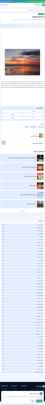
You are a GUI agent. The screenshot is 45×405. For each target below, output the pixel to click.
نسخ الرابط (26, 25)
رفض (32, 401)
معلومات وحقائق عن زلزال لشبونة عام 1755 (28, 194)
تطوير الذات (15, 390)
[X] (7, 1)
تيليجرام (11, 114)
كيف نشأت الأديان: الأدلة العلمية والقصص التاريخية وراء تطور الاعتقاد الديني (22, 158)
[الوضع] (4, 5)
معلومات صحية (4, 388)
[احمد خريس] (11, 1)
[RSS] (1, 1)
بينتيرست (11, 117)
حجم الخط (39, 25)
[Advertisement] (22, 36)
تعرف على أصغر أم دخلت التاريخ (30, 176)
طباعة (20, 25)
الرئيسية (25, 388)
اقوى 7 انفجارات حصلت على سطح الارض (29, 167)
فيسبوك (32, 111)
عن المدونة (24, 390)
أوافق (39, 401)
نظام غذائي (5, 390)
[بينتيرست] (5, 1)
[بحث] (7, 5)
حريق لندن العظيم (32, 185)
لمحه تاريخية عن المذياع (31, 204)
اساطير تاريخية (33, 127)
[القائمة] (1, 5)
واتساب (32, 114)
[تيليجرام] (3, 1)
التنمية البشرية (14, 388)
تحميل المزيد (22, 211)
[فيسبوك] (9, 1)
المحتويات (32, 25)
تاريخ (26, 127)
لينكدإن (32, 117)
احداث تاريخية (41, 14)
